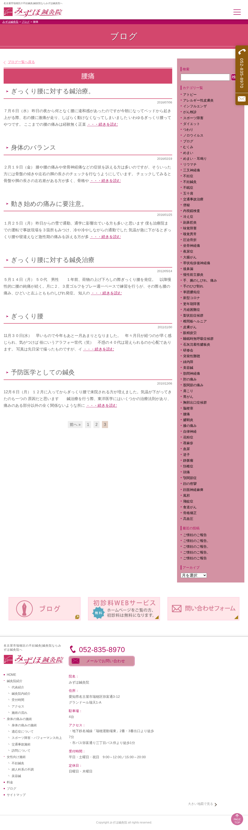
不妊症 (188, 176)
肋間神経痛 (191, 373)
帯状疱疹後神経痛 (196, 263)
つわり (188, 129)
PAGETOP (237, 821)
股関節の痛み (193, 385)
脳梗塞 (188, 408)
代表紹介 (18, 687)
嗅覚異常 (190, 234)
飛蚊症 (188, 501)
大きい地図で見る (200, 804)
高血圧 (188, 519)
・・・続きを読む (102, 124)
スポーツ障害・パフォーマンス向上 (37, 738)
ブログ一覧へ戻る (21, 62)
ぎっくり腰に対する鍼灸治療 (52, 259)
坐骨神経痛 (191, 246)
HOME (11, 675)
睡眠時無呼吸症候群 (198, 339)
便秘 (186, 205)
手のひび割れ (193, 286)
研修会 (188, 350)
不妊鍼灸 (190, 182)
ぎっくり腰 (27, 316)
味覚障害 (190, 228)
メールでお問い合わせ (105, 661)
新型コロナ (191, 298)
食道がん (190, 507)
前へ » (75, 424)
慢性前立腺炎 (193, 275)
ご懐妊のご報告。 (196, 541)
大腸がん (190, 257)
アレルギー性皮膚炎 (198, 100)
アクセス (18, 706)
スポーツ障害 (193, 118)
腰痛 (186, 414)
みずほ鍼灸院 (10, 21)
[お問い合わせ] (241, 99)
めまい (188, 153)
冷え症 (188, 216)
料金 (10, 782)
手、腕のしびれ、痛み (200, 280)
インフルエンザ (195, 106)
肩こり (191, 391)
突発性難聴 (191, 356)
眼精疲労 (190, 333)
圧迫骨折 (190, 240)
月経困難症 (191, 310)
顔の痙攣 (190, 484)
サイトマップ (16, 795)
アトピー (190, 94)
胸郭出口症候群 (195, 402)
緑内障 (188, 362)
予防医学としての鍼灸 (43, 372)
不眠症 (188, 187)
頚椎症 (188, 466)
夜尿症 (188, 251)
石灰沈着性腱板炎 (196, 344)
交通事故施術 (21, 744)
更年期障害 (191, 304)
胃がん (188, 397)
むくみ (188, 147)
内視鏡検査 (191, 211)
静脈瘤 (188, 460)
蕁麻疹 (191, 443)
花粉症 (188, 437)
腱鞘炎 (188, 420)
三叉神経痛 (191, 170)
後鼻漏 (188, 269)
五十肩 (188, 193)
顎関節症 (190, 478)
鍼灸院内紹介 (21, 693)
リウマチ (190, 164)
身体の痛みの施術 (24, 725)
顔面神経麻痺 (193, 490)
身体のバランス (33, 147)
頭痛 (186, 472)
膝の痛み (190, 426)
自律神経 (190, 431)
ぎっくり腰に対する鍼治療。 (52, 91)
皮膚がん (190, 327)
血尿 (186, 449)
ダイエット (191, 124)
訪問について (21, 750)
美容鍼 (188, 368)
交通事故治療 (193, 199)
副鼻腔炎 (190, 222)
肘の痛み (190, 379)
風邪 (186, 495)
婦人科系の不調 (23, 769)
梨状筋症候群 (193, 315)
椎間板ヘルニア (195, 321)
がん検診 (190, 112)
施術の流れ (19, 712)
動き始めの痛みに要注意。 (49, 203)
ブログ (26, 21)
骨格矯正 (190, 513)
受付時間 (18, 700)
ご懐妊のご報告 (195, 535)
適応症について (23, 731)
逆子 (186, 455)
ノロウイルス (193, 135)
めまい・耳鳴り (195, 158)
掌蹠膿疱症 (191, 292)
